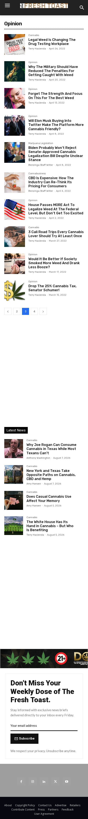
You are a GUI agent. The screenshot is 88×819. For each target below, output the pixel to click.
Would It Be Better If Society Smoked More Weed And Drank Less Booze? (54, 263)
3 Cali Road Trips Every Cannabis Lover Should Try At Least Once (56, 234)
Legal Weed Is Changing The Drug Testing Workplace (52, 42)
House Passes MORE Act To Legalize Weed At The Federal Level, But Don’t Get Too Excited (55, 209)
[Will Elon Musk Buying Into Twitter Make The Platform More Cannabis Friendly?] (14, 125)
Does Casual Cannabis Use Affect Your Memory (48, 499)
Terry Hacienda (37, 48)
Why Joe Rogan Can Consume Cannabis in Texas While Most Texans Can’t (51, 449)
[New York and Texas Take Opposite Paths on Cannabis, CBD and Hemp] (13, 474)
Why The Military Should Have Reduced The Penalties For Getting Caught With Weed (53, 71)
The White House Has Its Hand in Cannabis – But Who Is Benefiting (49, 526)
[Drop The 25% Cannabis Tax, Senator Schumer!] (14, 290)
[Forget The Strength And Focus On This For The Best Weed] (14, 98)
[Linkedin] (44, 781)
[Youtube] (67, 781)
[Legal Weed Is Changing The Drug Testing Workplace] (14, 44)
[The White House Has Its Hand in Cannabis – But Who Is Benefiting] (13, 525)
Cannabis (33, 35)
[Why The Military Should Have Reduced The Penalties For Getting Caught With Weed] (14, 71)
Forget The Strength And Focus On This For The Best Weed (55, 96)
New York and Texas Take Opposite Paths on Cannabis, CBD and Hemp (51, 475)
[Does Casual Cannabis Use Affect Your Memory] (13, 500)
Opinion (32, 62)
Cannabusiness (37, 173)
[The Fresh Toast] (44, 5)
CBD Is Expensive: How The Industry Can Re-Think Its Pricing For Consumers (51, 182)
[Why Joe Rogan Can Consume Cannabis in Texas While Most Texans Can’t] (13, 448)
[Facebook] (21, 781)
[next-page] (43, 311)
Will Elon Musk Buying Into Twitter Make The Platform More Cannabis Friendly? (56, 125)
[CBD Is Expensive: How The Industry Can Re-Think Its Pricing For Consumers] (14, 182)
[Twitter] (55, 781)
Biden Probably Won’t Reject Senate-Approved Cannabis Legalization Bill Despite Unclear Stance (55, 154)
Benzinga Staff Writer (40, 165)
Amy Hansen (33, 483)
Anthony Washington (38, 458)
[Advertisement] (44, 375)
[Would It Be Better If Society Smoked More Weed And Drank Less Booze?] (14, 263)
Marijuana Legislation (40, 143)
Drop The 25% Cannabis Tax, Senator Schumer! (52, 288)
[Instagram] (32, 781)
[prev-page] (8, 311)
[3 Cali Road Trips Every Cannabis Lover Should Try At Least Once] (14, 236)
